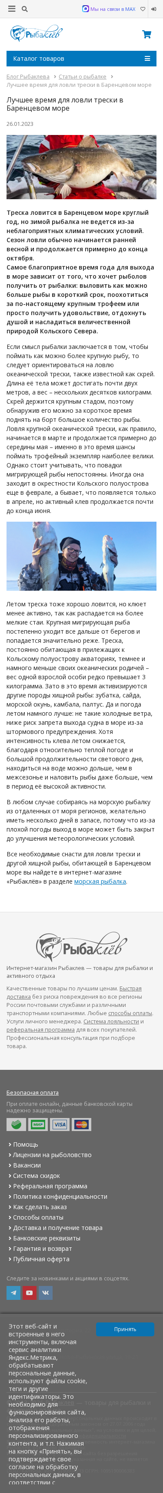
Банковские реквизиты (46, 1238)
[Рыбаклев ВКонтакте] (46, 1293)
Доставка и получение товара (58, 1227)
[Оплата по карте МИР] (38, 1124)
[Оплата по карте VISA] (60, 1124)
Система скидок (36, 1175)
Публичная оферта (41, 1259)
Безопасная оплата (33, 1092)
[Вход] (152, 9)
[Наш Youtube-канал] (30, 1293)
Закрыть (150, 1489)
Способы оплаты (38, 1217)
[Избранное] (142, 9)
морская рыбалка (100, 881)
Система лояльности (111, 1021)
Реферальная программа (50, 1186)
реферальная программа (41, 1029)
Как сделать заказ (40, 1207)
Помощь (25, 1144)
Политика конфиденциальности (60, 1196)
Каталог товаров (38, 58)
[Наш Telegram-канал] (13, 1293)
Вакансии (27, 1165)
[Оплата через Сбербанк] (16, 1124)
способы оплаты (130, 1013)
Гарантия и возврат (42, 1248)
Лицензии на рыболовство (52, 1155)
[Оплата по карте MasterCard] (81, 1124)
